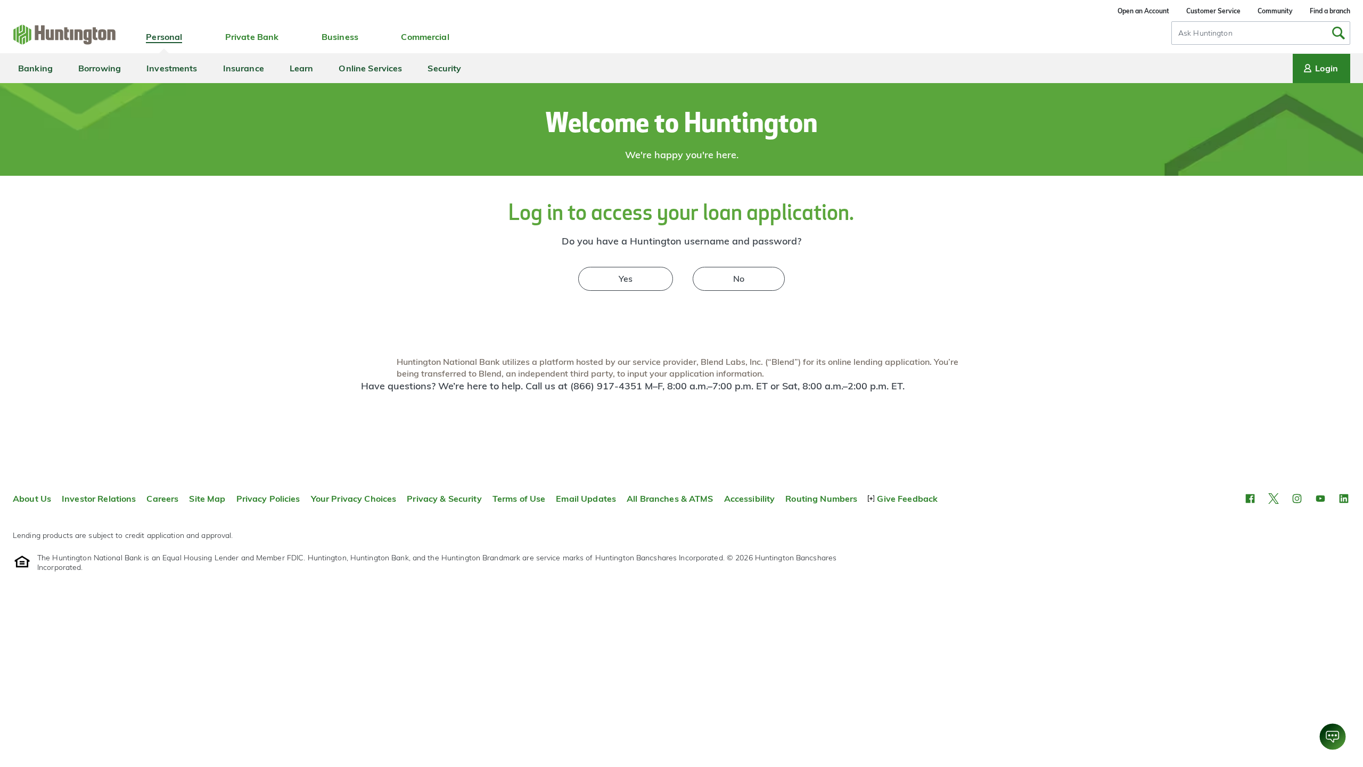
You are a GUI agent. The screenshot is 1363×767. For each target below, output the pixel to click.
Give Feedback (907, 498)
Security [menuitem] (444, 68)
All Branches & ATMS (670, 498)
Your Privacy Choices (354, 498)
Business (340, 36)
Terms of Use (519, 498)
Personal (164, 36)
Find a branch (1330, 11)
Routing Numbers (821, 498)
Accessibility (749, 498)
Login (1326, 68)
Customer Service (1213, 11)
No (738, 278)
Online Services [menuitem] (370, 68)
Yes (626, 278)
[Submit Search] (1338, 33)
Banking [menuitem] (35, 68)
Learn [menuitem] (302, 68)
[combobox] (1260, 33)
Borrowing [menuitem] (99, 68)
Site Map (207, 498)
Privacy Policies (268, 498)
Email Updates (586, 498)
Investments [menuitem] (171, 68)
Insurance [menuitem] (243, 68)
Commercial (425, 36)
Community (1275, 11)
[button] (1250, 498)
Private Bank (252, 36)
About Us (32, 498)
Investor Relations (99, 498)
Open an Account (1143, 11)
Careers (162, 498)
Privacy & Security (444, 498)
